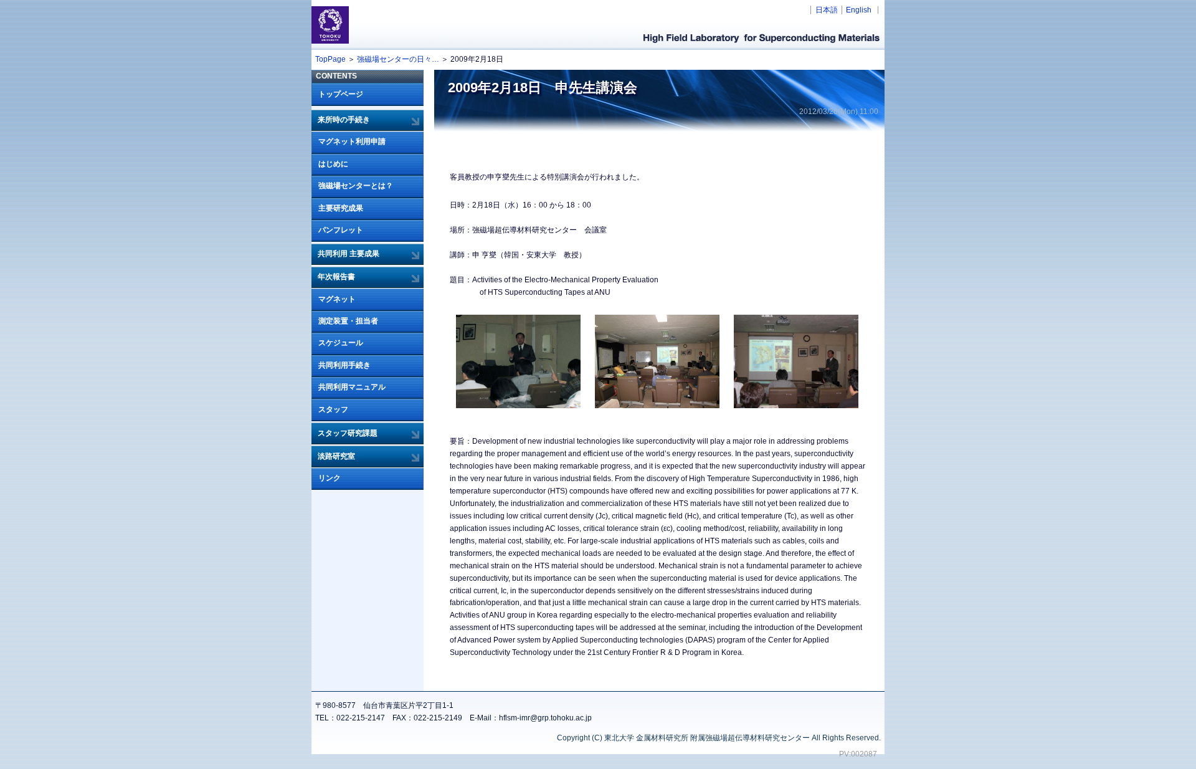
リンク (329, 478)
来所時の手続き (344, 119)
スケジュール (340, 342)
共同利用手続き (344, 365)
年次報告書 (336, 276)
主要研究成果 (340, 208)
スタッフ (333, 409)
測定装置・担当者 (348, 321)
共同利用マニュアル (352, 387)
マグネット (337, 299)
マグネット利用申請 (352, 141)
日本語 (826, 10)
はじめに (333, 164)
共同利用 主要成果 (348, 253)
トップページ (340, 94)
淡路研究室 (336, 456)
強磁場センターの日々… (398, 59)
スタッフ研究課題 (347, 433)
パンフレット (340, 230)
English (858, 10)
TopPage (330, 59)
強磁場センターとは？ (355, 185)
